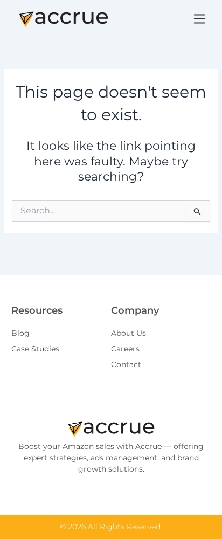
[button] (199, 18)
